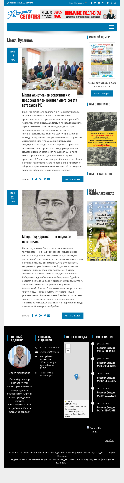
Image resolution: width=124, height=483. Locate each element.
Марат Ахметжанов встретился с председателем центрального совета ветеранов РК (49, 100)
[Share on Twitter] (36, 179)
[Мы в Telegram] (107, 2)
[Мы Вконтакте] (103, 2)
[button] (76, 377)
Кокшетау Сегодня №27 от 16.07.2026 (106, 409)
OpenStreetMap (71, 403)
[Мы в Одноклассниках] (111, 2)
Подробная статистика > (109, 440)
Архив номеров (102, 93)
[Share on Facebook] (32, 179)
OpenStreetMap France (75, 415)
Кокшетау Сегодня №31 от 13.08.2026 (106, 349)
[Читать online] (102, 60)
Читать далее (72, 179)
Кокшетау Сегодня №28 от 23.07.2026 (106, 394)
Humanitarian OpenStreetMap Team (74, 410)
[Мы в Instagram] (99, 2)
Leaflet (69, 401)
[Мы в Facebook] (91, 2)
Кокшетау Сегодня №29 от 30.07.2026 (106, 379)
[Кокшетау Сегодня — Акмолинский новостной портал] (23, 13)
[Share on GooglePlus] (40, 179)
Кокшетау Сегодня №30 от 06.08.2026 (106, 364)
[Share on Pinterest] (44, 179)
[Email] (48, 179)
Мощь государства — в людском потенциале (46, 238)
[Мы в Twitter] (95, 2)
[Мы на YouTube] (115, 2)
